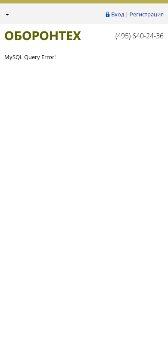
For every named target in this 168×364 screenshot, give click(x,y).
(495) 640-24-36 (139, 36)
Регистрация (147, 14)
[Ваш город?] (6, 14)
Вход (117, 14)
